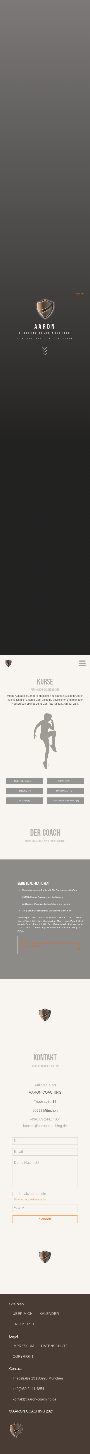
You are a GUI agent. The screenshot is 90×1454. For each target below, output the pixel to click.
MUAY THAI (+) (65, 781)
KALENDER (49, 1314)
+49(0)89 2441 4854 (28, 1389)
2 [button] (45, 984)
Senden (45, 1219)
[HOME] (8, 663)
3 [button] (53, 984)
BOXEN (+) (24, 800)
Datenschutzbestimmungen (30, 1199)
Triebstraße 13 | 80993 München (38, 1378)
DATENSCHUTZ (54, 1346)
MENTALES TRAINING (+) (66, 800)
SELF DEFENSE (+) (24, 781)
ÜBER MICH (23, 1314)
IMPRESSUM (23, 1346)
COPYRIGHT (23, 1356)
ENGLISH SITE (25, 1324)
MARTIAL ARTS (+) (65, 791)
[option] (45, 919)
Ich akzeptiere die (32, 1194)
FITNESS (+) (24, 791)
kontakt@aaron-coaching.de (34, 1399)
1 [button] (37, 984)
